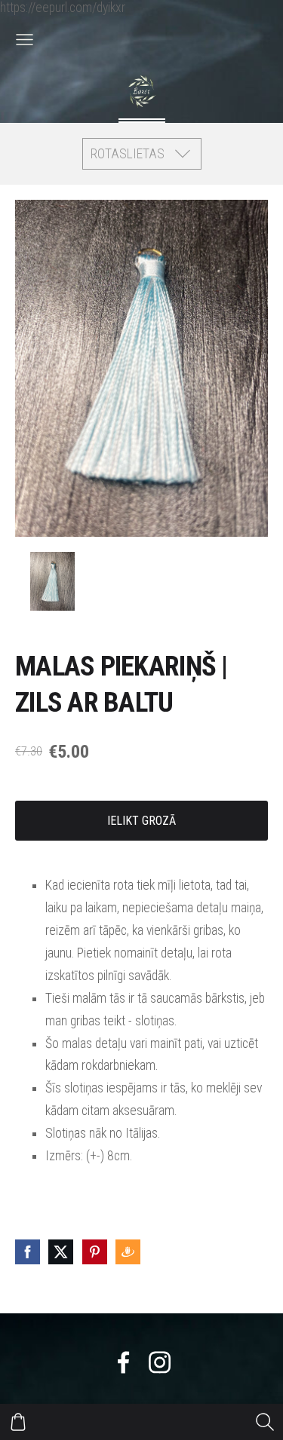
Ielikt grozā (141, 820)
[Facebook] (123, 1362)
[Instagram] (159, 1362)
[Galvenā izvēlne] (24, 39)
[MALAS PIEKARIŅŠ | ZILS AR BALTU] (52, 581)
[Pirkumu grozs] (18, 1422)
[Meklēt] (265, 1422)
